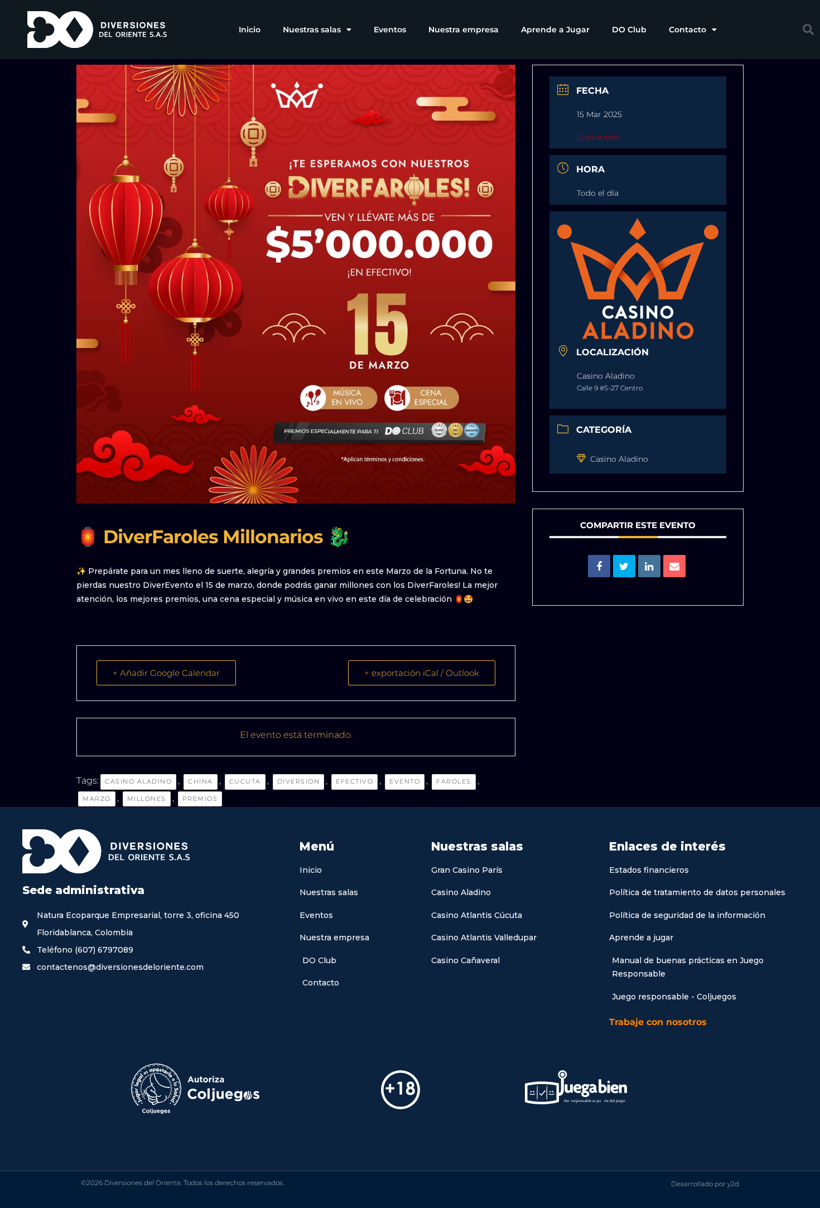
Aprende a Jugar (555, 30)
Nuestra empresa (463, 30)
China (200, 781)
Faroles (453, 781)
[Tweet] (624, 566)
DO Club (629, 30)
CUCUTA (245, 781)
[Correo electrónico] (674, 566)
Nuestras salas (312, 30)
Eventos (390, 30)
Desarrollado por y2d (705, 1184)
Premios (200, 799)
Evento (404, 781)
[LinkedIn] (649, 566)
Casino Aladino (138, 781)
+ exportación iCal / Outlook (421, 673)
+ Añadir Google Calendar (166, 673)
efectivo (354, 781)
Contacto (687, 30)
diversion (298, 781)
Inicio (250, 30)
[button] (808, 29)
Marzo (97, 799)
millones (146, 799)
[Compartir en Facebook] (599, 566)
